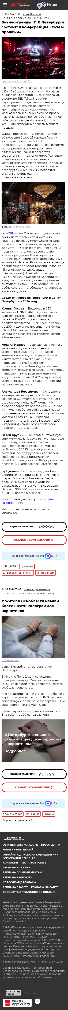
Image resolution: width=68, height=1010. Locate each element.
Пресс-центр (50, 844)
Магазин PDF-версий (18, 849)
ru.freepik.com (10, 660)
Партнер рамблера (33, 993)
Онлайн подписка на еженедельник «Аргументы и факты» (30, 856)
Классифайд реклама (19, 882)
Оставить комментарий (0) (34, 539)
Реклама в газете (33, 862)
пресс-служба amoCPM (17, 81)
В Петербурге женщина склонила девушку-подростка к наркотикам (33, 739)
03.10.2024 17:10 (11, 14)
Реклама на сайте (16, 867)
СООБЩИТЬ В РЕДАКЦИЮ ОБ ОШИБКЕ (29, 892)
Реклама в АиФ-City (17, 877)
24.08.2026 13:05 (11, 589)
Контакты (10, 862)
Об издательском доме (20, 844)
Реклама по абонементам (22, 872)
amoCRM (8, 233)
